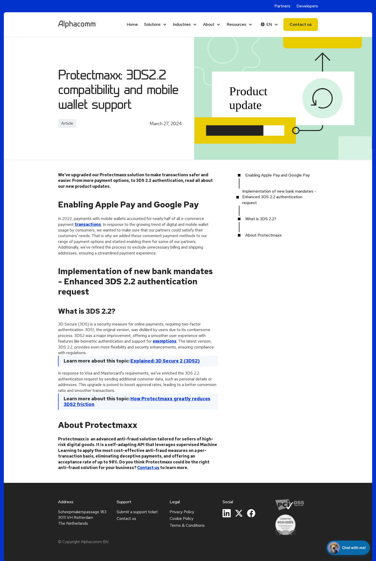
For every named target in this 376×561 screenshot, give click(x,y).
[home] (77, 24)
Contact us (301, 24)
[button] (155, 24)
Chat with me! (354, 547)
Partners (282, 6)
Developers (307, 6)
